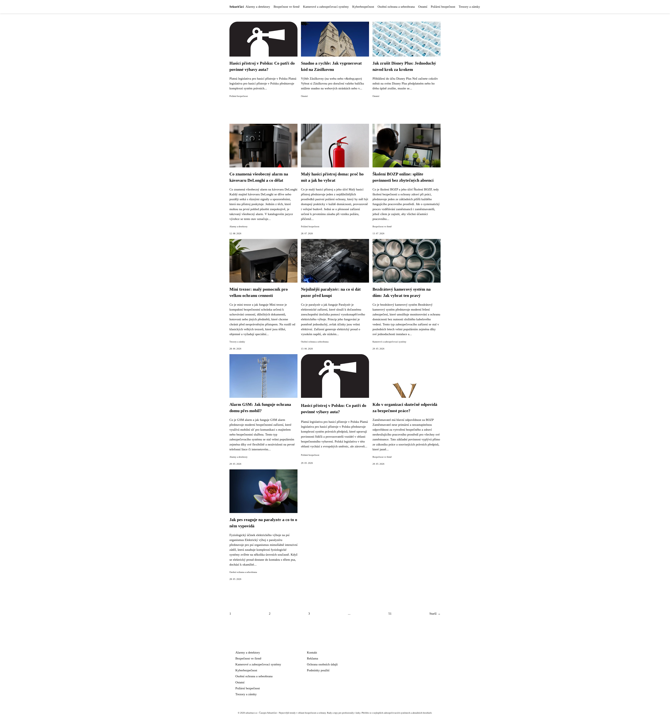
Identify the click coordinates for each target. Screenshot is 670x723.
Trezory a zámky (469, 6)
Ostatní (422, 6)
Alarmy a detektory (257, 6)
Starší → (435, 613)
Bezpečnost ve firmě (287, 6)
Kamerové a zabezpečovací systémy (326, 6)
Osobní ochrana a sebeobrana (396, 6)
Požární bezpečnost (443, 6)
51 (390, 613)
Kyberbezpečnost (363, 6)
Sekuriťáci (236, 6)
